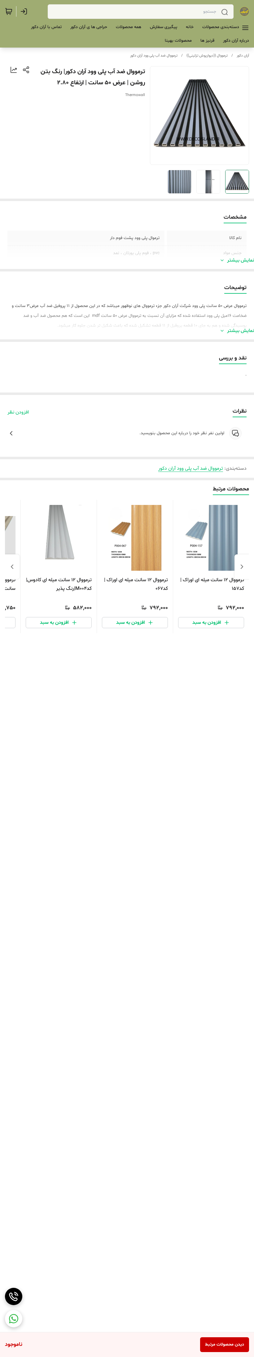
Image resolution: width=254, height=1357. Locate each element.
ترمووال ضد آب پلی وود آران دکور (153, 55)
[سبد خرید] (8, 11)
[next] (12, 566)
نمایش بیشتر (240, 260)
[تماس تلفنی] (13, 1296)
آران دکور (243, 55)
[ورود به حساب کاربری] (25, 11)
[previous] (241, 566)
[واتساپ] (13, 1318)
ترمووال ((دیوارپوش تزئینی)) (207, 55)
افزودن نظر (18, 412)
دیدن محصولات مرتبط (224, 1344)
